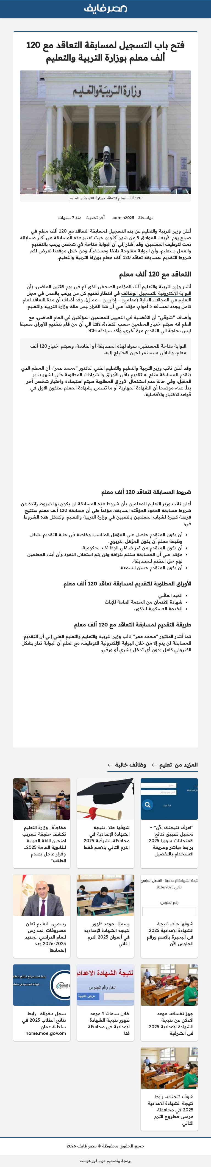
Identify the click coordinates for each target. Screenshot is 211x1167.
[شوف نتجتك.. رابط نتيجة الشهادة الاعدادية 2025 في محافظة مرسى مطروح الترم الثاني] (169, 1089)
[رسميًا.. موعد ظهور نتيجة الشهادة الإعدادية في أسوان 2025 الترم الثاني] (105, 916)
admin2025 (123, 217)
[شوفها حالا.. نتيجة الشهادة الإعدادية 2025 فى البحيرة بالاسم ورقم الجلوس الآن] (169, 916)
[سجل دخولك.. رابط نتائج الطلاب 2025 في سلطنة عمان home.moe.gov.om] (41, 1002)
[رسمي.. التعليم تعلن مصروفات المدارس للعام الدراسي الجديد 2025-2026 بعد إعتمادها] (41, 916)
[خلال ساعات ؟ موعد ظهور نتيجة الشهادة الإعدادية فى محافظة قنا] (105, 1002)
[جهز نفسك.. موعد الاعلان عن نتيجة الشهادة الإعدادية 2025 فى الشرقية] (169, 1002)
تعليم (165, 764)
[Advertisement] (105, 440)
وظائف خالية (130, 764)
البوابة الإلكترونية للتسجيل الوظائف (156, 293)
